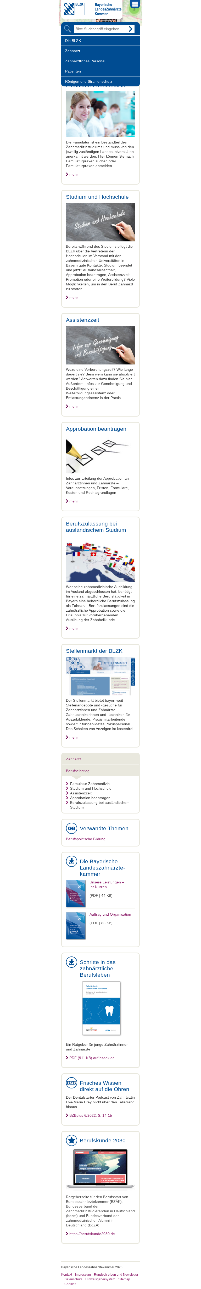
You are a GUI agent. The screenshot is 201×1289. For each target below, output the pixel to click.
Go (131, 29)
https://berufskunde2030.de (92, 1234)
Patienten (73, 71)
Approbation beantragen (90, 798)
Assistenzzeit (81, 793)
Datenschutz (73, 1279)
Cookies (70, 1284)
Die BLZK (73, 40)
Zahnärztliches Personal (85, 61)
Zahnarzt (72, 51)
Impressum (83, 1274)
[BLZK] (91, 14)
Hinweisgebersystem (100, 1279)
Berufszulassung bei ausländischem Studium (100, 804)
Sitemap (124, 1279)
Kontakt (66, 1274)
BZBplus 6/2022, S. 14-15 (90, 1115)
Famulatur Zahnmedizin (90, 784)
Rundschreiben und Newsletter (116, 1274)
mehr (73, 174)
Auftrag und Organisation (110, 914)
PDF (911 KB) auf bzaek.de (92, 1058)
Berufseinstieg (78, 771)
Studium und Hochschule (90, 788)
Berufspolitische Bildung (85, 839)
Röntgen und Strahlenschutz (88, 81)
